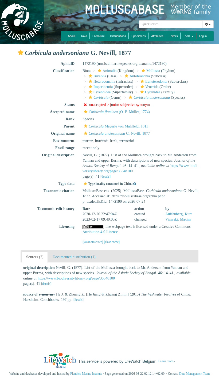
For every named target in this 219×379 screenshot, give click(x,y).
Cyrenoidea (102, 92)
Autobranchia (140, 76)
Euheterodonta (156, 81)
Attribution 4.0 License (100, 232)
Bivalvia (99, 76)
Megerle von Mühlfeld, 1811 (118, 126)
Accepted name (62, 112)
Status (69, 105)
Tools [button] (187, 36)
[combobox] (170, 24)
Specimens (138, 36)
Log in (203, 36)
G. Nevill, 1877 (119, 133)
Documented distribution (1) (74, 257)
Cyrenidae (152, 92)
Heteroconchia (104, 81)
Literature (98, 36)
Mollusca (153, 71)
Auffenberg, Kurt (178, 214)
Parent (69, 126)
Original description (58, 155)
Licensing (67, 227)
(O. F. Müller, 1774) (119, 112)
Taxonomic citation (59, 191)
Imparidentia (103, 87)
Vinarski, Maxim (178, 219)
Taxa (84, 36)
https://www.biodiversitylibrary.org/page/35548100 (76, 278)
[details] (105, 176)
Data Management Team (194, 374)
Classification (64, 71)
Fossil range (65, 148)
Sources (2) (35, 257)
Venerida (151, 87)
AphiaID (68, 64)
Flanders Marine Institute (86, 374)
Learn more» (166, 361)
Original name (63, 133)
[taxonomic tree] (93, 242)
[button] (20, 52)
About (71, 36)
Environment (64, 141)
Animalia (109, 71)
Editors (173, 36)
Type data (66, 184)
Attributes (157, 36)
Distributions (118, 36)
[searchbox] (170, 24)
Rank (70, 119)
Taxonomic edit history (56, 209)
